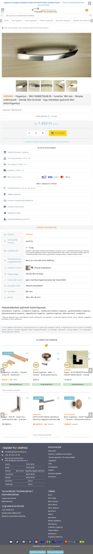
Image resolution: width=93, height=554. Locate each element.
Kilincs (50, 514)
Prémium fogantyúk (46, 20)
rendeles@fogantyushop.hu (15, 452)
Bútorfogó (52, 498)
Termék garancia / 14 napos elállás (61, 457)
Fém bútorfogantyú (11, 28)
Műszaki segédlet (55, 473)
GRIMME (8, 96)
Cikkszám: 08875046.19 (12, 110)
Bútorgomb (52, 524)
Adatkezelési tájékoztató (11, 513)
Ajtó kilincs (52, 518)
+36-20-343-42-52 (12, 455)
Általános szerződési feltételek (14, 516)
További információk (47, 549)
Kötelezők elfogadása (37, 552)
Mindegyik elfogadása (55, 552)
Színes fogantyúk (31, 20)
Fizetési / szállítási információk (60, 454)
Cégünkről (52, 461)
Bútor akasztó (53, 508)
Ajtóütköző (52, 534)
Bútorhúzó (52, 511)
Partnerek (52, 477)
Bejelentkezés (7, 501)
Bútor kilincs (52, 505)
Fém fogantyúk (17, 20)
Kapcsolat (52, 451)
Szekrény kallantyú (55, 537)
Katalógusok (53, 467)
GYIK (50, 464)
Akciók (6, 20)
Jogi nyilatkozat (8, 510)
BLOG (50, 495)
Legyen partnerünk (9, 498)
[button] (46, 152)
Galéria (51, 470)
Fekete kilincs (53, 530)
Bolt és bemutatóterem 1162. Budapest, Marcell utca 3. (16, 459)
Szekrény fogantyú (55, 527)
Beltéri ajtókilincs (54, 521)
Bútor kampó (53, 501)
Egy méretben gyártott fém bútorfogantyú (33, 28)
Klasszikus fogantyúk (63, 20)
